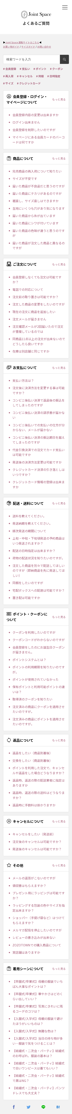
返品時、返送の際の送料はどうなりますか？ (38, 795)
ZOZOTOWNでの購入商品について (36, 945)
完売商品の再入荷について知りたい (37, 171)
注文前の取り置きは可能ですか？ (35, 296)
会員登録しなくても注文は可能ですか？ (36, 279)
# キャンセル (25, 76)
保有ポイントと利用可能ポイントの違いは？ (38, 689)
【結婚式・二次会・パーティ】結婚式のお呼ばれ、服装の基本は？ (38, 1053)
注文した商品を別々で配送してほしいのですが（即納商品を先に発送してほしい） (38, 570)
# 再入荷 (8, 76)
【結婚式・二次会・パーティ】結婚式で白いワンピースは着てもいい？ (38, 1065)
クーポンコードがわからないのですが (38, 639)
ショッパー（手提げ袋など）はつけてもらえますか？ (38, 920)
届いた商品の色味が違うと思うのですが (38, 233)
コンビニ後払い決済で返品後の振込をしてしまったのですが (38, 403)
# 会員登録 (9, 69)
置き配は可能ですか (26, 597)
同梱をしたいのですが (27, 582)
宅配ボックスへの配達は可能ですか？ (38, 590)
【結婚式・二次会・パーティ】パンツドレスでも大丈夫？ (38, 1090)
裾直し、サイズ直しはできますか (35, 200)
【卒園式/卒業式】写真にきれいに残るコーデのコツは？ (37, 1009)
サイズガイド (28, 46)
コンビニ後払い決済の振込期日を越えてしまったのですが (38, 440)
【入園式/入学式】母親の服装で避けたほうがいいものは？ (37, 1021)
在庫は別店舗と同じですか (30, 351)
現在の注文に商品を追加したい (33, 311)
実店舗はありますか (26, 952)
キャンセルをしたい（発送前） (33, 834)
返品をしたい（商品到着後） (32, 753)
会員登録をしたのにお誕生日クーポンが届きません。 (38, 650)
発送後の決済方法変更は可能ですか (37, 462)
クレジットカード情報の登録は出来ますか (38, 484)
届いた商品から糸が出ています (33, 215)
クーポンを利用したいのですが (33, 632)
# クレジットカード (29, 83)
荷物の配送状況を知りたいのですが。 (38, 558)
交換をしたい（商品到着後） (32, 760)
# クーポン (56, 69)
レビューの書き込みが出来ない (33, 937)
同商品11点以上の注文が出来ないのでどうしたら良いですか (38, 341)
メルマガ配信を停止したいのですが (37, 930)
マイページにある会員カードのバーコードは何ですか (38, 139)
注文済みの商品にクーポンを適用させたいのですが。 (38, 709)
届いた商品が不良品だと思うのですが (38, 186)
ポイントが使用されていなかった (35, 679)
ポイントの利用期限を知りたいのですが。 (38, 669)
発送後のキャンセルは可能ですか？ (37, 849)
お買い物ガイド (11, 46)
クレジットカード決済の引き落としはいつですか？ (38, 472)
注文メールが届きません (29, 319)
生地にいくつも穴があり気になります (38, 208)
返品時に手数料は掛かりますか (33, 805)
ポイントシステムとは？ (29, 659)
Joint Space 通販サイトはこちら (22, 42)
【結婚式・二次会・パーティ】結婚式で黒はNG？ (38, 1078)
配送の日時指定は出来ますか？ (33, 550)
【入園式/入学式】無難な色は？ (34, 1031)
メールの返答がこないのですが (33, 878)
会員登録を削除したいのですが (33, 129)
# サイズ (8, 83)
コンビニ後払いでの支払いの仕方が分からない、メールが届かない (38, 427)
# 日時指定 (53, 76)
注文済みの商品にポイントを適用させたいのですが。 (38, 721)
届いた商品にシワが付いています (35, 223)
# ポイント (39, 69)
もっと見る (59, 99)
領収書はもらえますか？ (29, 885)
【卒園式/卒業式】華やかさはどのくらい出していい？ (37, 996)
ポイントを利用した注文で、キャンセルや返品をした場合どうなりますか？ (38, 770)
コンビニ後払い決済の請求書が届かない (38, 415)
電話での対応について (27, 289)
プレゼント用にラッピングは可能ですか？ (38, 895)
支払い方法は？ (23, 380)
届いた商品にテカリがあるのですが (37, 193)
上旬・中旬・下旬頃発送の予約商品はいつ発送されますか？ (38, 541)
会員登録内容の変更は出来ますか (35, 114)
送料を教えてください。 (29, 516)
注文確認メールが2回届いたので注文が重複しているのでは (37, 329)
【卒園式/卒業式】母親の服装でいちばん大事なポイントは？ (37, 984)
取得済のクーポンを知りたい (32, 699)
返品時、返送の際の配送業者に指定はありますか (38, 783)
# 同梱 (40, 76)
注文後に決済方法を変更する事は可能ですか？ (38, 390)
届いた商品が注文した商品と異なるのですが (38, 245)
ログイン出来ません (26, 122)
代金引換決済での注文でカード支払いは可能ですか (38, 452)
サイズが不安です (24, 178)
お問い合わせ (44, 46)
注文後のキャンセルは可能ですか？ (37, 841)
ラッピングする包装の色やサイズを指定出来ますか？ (38, 908)
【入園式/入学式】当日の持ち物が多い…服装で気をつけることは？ (37, 1041)
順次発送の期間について (29, 531)
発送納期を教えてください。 (32, 523)
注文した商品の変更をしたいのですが (38, 304)
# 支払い (25, 69)
